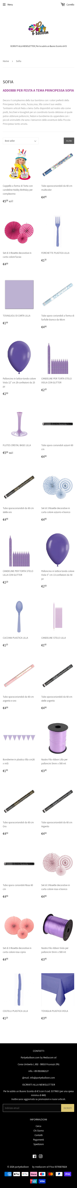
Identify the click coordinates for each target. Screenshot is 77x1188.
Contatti (39, 1135)
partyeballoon (22, 1166)
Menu (10, 4)
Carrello (70, 4)
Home (6, 61)
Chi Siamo (38, 1130)
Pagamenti (38, 1139)
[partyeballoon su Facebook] (34, 1157)
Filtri (69, 140)
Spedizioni (38, 1144)
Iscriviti (68, 1108)
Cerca (38, 1126)
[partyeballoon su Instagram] (41, 1157)
